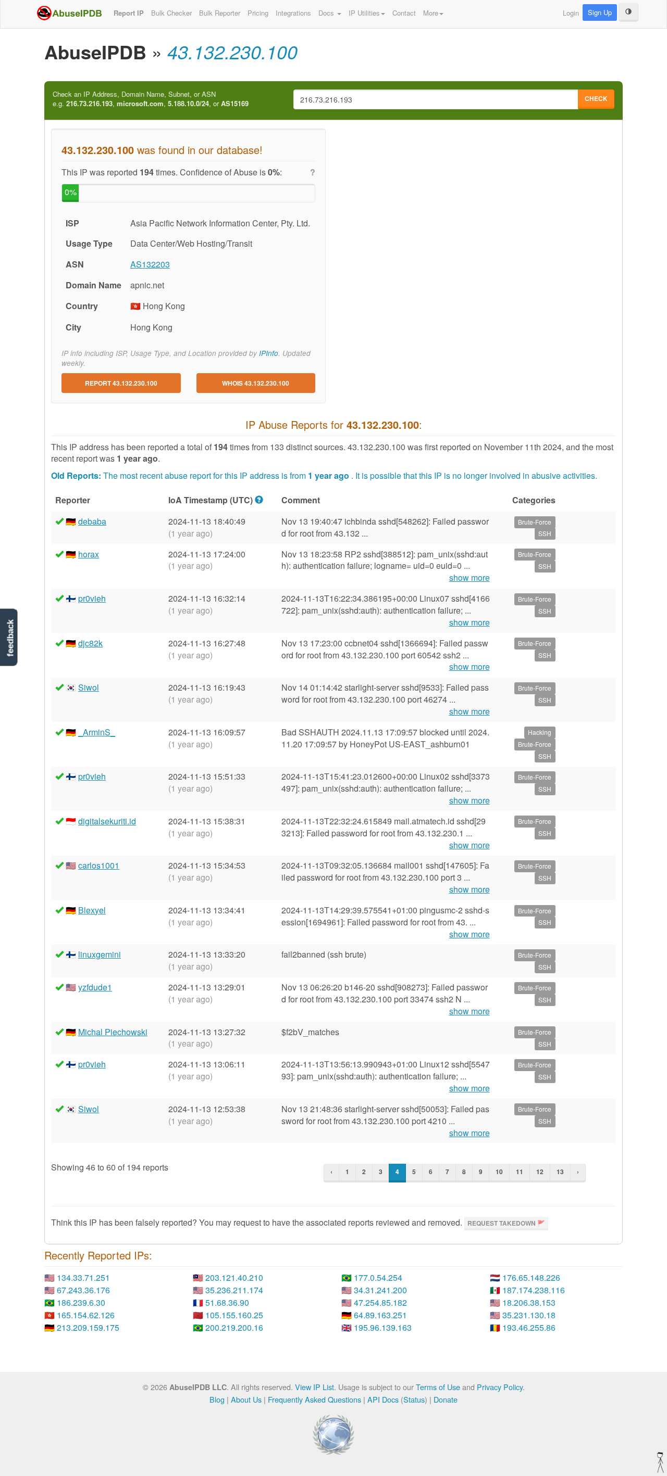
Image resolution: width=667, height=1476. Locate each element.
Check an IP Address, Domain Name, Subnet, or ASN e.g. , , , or (151, 99)
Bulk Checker (171, 13)
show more (469, 577)
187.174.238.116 (533, 1290)
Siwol (88, 687)
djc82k (90, 643)
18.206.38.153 (528, 1302)
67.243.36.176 (83, 1290)
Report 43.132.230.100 (121, 383)
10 (499, 1171)
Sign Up (600, 12)
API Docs (383, 1399)
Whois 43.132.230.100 (255, 383)
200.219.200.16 (234, 1327)
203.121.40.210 (234, 1277)
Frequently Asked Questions (314, 1399)
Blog (217, 1399)
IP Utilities (364, 13)
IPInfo (268, 353)
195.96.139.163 (383, 1327)
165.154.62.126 (86, 1315)
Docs (327, 13)
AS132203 (150, 264)
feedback (10, 638)
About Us (246, 1399)
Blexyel (92, 910)
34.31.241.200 (380, 1290)
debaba (92, 521)
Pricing (258, 13)
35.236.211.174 (234, 1290)
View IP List (314, 1386)
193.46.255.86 (528, 1327)
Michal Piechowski (112, 1032)
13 (560, 1171)
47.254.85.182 (380, 1302)
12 (540, 1171)
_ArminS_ (96, 732)
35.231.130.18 (528, 1315)
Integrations (293, 13)
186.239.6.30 (81, 1302)
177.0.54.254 (378, 1277)
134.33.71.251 (83, 1277)
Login (571, 13)
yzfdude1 (95, 987)
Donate (446, 1399)
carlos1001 (98, 865)
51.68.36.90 (227, 1302)
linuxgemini (99, 954)
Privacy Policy (500, 1386)
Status (414, 1399)
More (430, 13)
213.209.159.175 (88, 1327)
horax (88, 554)
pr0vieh (92, 598)
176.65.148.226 (531, 1277)
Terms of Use (438, 1386)
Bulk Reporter (219, 13)
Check (596, 98)
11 (519, 1171)
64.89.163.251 (380, 1315)
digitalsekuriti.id (107, 821)
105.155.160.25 (234, 1315)
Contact (404, 13)
